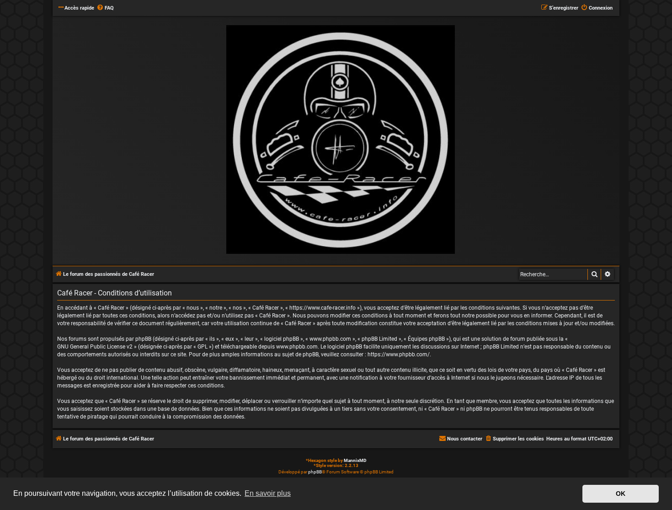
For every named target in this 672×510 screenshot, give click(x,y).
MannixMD (355, 460)
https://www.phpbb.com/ (399, 354)
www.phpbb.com (297, 347)
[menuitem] (105, 8)
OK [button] (620, 493)
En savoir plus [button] (268, 493)
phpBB (315, 471)
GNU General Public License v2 (95, 347)
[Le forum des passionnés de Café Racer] (340, 140)
